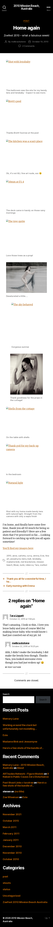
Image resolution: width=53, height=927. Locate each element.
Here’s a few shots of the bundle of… (23, 748)
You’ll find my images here (18, 548)
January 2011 (11, 840)
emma (36, 555)
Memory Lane (10, 718)
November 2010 (12, 852)
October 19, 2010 (40, 41)
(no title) (19, 791)
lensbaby (36, 559)
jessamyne (15, 559)
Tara (37, 565)
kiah (29, 559)
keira (24, 559)
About (20, 767)
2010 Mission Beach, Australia (26, 7)
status (6, 889)
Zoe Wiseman (11, 797)
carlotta (22, 555)
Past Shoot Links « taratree (18, 782)
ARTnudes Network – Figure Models (23, 773)
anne (14, 555)
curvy (29, 555)
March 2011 (9, 827)
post (26, 21)
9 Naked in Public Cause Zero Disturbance (26, 775)
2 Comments (28, 46)
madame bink (13, 562)
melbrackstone (18, 41)
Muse (16, 565)
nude (22, 565)
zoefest (43, 565)
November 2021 (12, 814)
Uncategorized (11, 895)
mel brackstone (28, 562)
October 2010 (11, 859)
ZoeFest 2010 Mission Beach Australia (25, 902)
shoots (7, 882)
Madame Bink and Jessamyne (20, 741)
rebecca (29, 565)
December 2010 (12, 846)
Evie (42, 555)
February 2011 (11, 833)
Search (6, 694)
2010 (9, 555)
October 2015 (11, 820)
